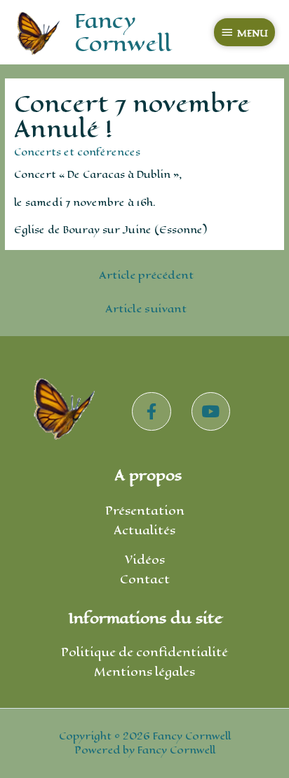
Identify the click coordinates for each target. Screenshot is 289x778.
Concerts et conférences (77, 152)
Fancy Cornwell (122, 32)
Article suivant (146, 309)
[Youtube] (210, 411)
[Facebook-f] (151, 411)
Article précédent (146, 275)
